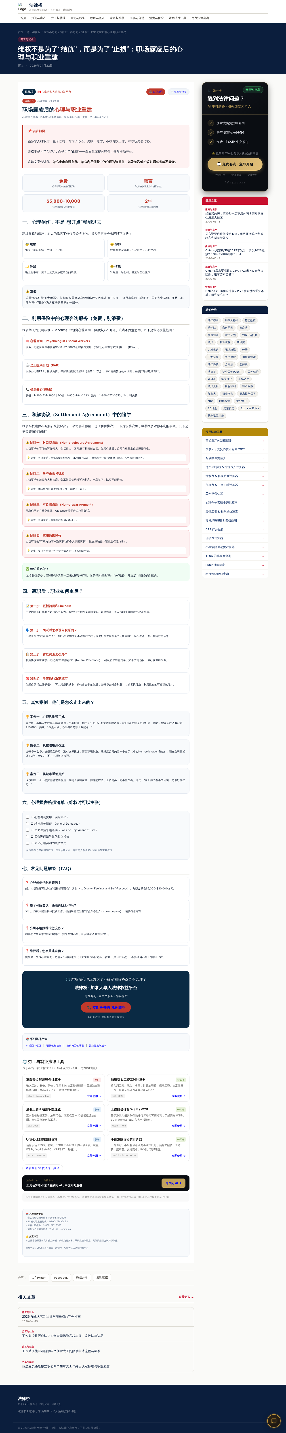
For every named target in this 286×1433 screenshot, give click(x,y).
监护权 (244, 364)
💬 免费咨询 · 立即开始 (235, 164)
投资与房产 (38, 18)
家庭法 (244, 327)
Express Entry (250, 408)
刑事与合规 (137, 18)
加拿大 (212, 393)
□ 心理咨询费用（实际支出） (50, 817)
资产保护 (230, 357)
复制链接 (102, 1277)
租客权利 (230, 386)
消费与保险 (156, 18)
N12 (210, 401)
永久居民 (227, 327)
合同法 (229, 364)
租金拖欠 (227, 393)
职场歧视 (230, 349)
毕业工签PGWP (231, 371)
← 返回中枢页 (33, 1045)
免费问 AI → (173, 1183)
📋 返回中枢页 (178, 91)
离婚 (210, 342)
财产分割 (230, 335)
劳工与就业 (58, 18)
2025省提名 (249, 335)
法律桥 (212, 371)
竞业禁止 (241, 401)
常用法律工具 (177, 18)
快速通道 (213, 335)
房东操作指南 (248, 393)
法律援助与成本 (97, 1045)
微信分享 (82, 1277)
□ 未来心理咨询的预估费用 (48, 843)
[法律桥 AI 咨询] (274, 1421)
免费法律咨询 (200, 18)
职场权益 (224, 401)
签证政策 (250, 320)
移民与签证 (97, 18)
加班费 (241, 342)
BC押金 (212, 408)
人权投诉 (213, 349)
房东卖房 (228, 408)
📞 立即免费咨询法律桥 (106, 1007)
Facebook (61, 1277)
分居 (245, 349)
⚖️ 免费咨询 (156, 91)
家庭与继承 (117, 18)
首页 (23, 18)
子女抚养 (213, 357)
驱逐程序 (247, 386)
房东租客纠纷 (216, 415)
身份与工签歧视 (75, 1045)
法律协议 (213, 364)
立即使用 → (94, 1096)
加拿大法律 (249, 357)
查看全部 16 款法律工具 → (43, 1168)
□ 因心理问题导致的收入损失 (50, 836)
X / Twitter (39, 1277)
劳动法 (212, 327)
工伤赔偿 (253, 371)
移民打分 (226, 378)
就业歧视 (225, 342)
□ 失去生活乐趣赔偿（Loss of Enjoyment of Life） (64, 830)
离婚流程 (213, 386)
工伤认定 (243, 378)
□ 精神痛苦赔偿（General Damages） (56, 823)
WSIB (211, 378)
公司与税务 (78, 18)
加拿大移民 (231, 320)
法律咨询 (213, 320)
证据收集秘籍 (53, 1045)
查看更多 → (186, 1297)
